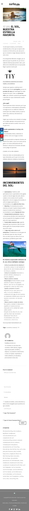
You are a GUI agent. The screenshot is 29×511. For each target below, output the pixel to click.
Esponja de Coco (19, 212)
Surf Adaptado (7, 467)
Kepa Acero (6, 453)
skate (21, 460)
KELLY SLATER (17, 451)
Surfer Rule (6, 476)
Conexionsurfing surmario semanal (12, 440)
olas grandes (14, 458)
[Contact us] (1, 139)
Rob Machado (15, 460)
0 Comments (13, 43)
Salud (19, 41)
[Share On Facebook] (1, 129)
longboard (12, 453)
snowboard (6, 465)
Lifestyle (15, 41)
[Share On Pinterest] (1, 136)
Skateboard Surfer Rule (16, 462)
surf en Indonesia (18, 469)
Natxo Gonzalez (15, 456)
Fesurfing (16, 447)
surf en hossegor (7, 469)
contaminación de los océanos (11, 442)
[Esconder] (1, 142)
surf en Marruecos (17, 471)
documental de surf (8, 447)
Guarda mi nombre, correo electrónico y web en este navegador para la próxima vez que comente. (14, 404)
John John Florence (8, 451)
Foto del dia (6, 449)
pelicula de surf (7, 460)
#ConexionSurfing (8, 431)
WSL (17, 478)
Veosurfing (13, 478)
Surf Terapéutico (14, 476)
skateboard (6, 462)
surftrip (21, 476)
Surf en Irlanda (7, 471)
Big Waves (6, 433)
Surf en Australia (16, 467)
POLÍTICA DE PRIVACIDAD (14, 503)
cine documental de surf (9, 435)
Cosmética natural (11, 327)
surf (24, 465)
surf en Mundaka (7, 474)
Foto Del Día (13, 449)
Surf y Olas (6, 478)
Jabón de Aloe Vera (19, 204)
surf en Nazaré (17, 474)
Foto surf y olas (21, 449)
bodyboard (12, 433)
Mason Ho (18, 453)
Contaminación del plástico (10, 444)
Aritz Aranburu (17, 431)
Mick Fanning (6, 456)
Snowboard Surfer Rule (16, 465)
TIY (18, 327)
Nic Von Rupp (6, 458)
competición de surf (8, 438)
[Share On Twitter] (1, 132)
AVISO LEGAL (5, 503)
